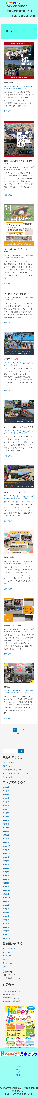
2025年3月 (6, 835)
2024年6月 (6, 868)
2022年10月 (7, 938)
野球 (25, 88)
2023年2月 (6, 927)
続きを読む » (8, 111)
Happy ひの (10, 88)
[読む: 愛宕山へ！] (19, 673)
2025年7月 (6, 820)
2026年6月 (6, 794)
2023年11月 (7, 894)
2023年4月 (6, 920)
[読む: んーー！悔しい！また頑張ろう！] (19, 411)
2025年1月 (6, 842)
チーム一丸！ (10, 82)
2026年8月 (6, 787)
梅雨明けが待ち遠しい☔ (12, 770)
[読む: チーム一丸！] (19, 60)
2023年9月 (6, 901)
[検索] (21, 751)
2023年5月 (6, 916)
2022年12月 (7, 935)
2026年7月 (6, 791)
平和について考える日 (11, 762)
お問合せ (19, 1075)
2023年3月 (6, 924)
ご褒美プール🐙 (11, 359)
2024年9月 (6, 857)
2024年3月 (6, 879)
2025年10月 (7, 809)
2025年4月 (6, 831)
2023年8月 (6, 905)
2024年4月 (6, 876)
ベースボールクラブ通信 (15, 294)
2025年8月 (6, 817)
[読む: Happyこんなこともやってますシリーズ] (19, 139)
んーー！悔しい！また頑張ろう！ (18, 427)
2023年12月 (7, 890)
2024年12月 (7, 846)
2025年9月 (6, 813)
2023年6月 (6, 912)
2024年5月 (6, 872)
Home (19, 1066)
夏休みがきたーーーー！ (12, 766)
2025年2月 (6, 839)
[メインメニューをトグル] (34, 2)
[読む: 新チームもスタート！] (19, 610)
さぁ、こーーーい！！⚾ (15, 492)
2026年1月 (6, 805)
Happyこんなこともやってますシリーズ (17, 773)
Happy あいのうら (18, 86)
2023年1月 (6, 931)
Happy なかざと (8, 952)
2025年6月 (6, 824)
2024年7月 (6, 864)
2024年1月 (6, 887)
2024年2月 (6, 883)
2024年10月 (7, 853)
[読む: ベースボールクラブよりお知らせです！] (19, 225)
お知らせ (17, 258)
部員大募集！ (10, 557)
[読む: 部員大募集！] (19, 542)
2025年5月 (6, 828)
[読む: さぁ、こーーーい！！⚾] (19, 477)
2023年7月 (6, 909)
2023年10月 (7, 898)
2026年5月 (6, 798)
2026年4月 (6, 802)
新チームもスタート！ (14, 625)
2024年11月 (7, 850)
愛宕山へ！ (9, 687)
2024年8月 (6, 861)
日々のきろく (18, 88)
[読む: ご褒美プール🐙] (19, 343)
